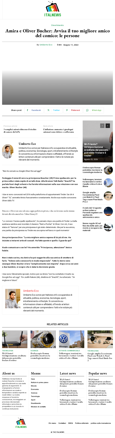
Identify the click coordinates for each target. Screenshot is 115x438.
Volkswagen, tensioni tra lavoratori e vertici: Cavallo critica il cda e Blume (92, 183)
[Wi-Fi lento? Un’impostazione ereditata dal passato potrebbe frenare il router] (14, 339)
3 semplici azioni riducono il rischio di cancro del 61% (20, 130)
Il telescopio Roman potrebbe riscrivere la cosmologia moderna (92, 169)
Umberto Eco (46, 45)
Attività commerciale (69, 351)
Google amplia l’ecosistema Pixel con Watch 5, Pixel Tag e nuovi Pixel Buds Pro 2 (93, 197)
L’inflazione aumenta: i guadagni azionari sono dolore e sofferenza (58, 130)
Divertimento (57, 25)
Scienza (34, 351)
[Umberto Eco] (9, 151)
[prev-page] (102, 125)
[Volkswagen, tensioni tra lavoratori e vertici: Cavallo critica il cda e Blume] (108, 182)
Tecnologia (7, 351)
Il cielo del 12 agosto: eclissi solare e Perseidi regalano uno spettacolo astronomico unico (92, 212)
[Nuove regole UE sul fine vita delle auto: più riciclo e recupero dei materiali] (108, 226)
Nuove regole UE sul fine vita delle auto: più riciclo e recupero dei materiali (92, 227)
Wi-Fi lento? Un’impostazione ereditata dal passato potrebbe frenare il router (96, 150)
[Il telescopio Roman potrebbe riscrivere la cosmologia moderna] (108, 170)
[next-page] (108, 125)
